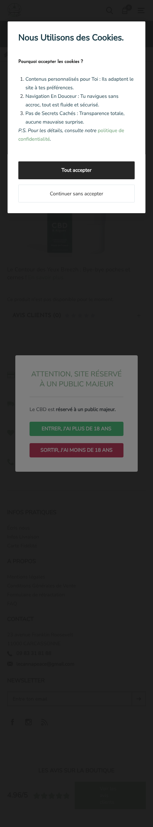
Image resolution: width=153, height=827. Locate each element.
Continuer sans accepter (76, 193)
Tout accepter (76, 170)
